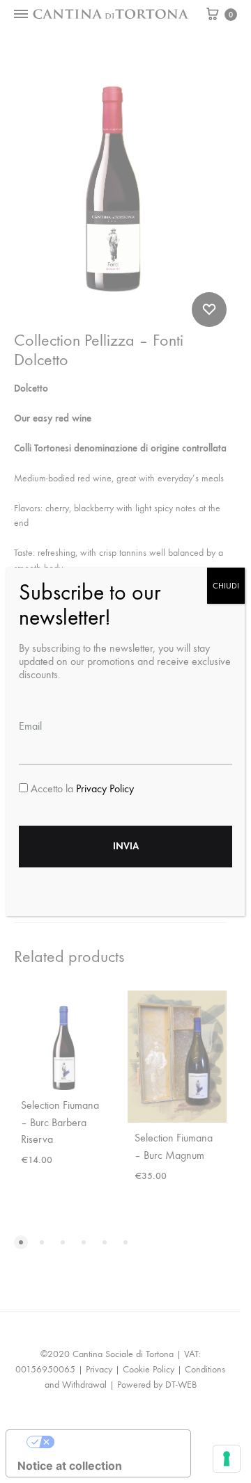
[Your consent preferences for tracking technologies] (226, 1458)
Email (30, 725)
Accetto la (81, 788)
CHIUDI (226, 586)
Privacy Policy (105, 788)
